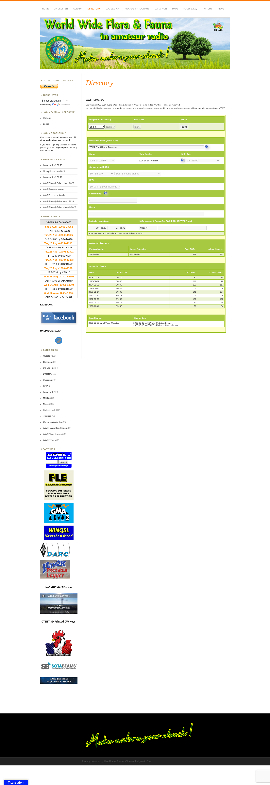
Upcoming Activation (52, 422)
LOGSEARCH (112, 9)
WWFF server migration (54, 195)
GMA (45, 386)
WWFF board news (52, 434)
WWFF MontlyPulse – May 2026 (58, 183)
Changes (47, 362)
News (221, 9)
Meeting (47, 398)
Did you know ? (50, 368)
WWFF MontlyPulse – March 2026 (59, 207)
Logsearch (48, 392)
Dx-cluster (61, 9)
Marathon (161, 9)
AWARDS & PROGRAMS (137, 9)
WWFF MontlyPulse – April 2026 (58, 201)
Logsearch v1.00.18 (52, 177)
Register (47, 118)
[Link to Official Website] (206, 147)
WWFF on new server (53, 189)
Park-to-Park (49, 410)
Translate (65, 104)
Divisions (47, 380)
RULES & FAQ (190, 9)
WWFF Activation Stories (55, 428)
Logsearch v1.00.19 (52, 165)
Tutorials (47, 416)
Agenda (77, 9)
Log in (46, 124)
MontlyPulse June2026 (54, 171)
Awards (46, 356)
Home (45, 9)
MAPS (175, 9)
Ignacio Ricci (145, 761)
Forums (207, 9)
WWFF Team (49, 440)
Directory (94, 9)
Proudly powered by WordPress (99, 761)
